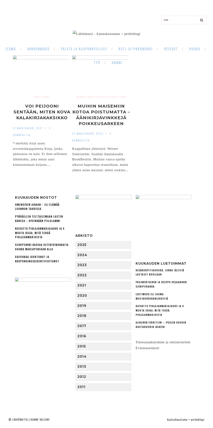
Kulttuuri (42, 97)
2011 (81, 387)
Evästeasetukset (147, 348)
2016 (81, 336)
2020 (82, 296)
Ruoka (194, 48)
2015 (81, 346)
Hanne (117, 62)
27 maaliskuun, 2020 (87, 133)
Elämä (11, 48)
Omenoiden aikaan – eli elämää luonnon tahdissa (37, 207)
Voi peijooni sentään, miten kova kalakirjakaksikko (42, 112)
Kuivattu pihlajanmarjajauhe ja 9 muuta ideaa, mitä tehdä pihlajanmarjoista (39, 233)
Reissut (171, 48)
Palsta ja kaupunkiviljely (84, 48)
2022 (82, 275)
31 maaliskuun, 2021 (28, 128)
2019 (81, 306)
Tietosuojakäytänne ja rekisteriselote (163, 342)
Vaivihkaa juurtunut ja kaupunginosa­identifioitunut (37, 259)
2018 (81, 316)
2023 (82, 265)
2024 (82, 255)
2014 (82, 357)
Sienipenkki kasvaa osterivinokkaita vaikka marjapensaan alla (41, 247)
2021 (81, 285)
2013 (81, 366)
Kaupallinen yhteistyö (93, 97)
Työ (97, 62)
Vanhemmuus (38, 48)
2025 (82, 245)
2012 (81, 377)
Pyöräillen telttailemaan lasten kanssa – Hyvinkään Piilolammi (39, 219)
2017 (81, 326)
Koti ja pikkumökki (136, 48)
